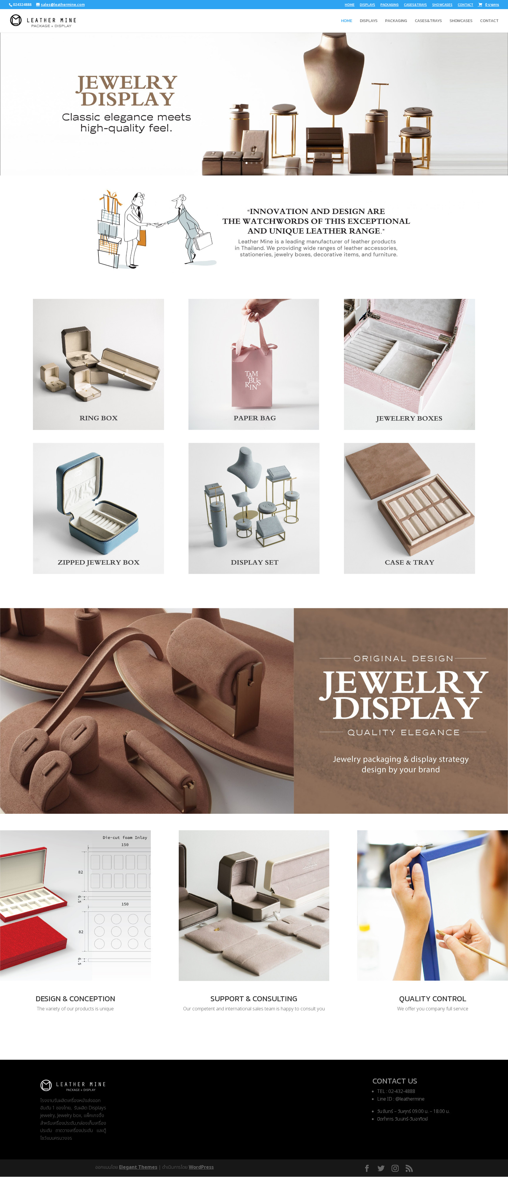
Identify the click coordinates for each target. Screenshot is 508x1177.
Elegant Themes (138, 1167)
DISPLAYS (367, 5)
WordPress (201, 1167)
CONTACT (465, 5)
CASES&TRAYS (415, 5)
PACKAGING (389, 5)
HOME (350, 5)
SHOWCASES (442, 5)
